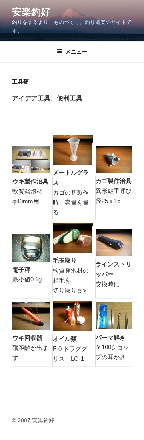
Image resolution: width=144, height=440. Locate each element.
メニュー (76, 51)
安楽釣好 (31, 11)
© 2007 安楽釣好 (33, 420)
